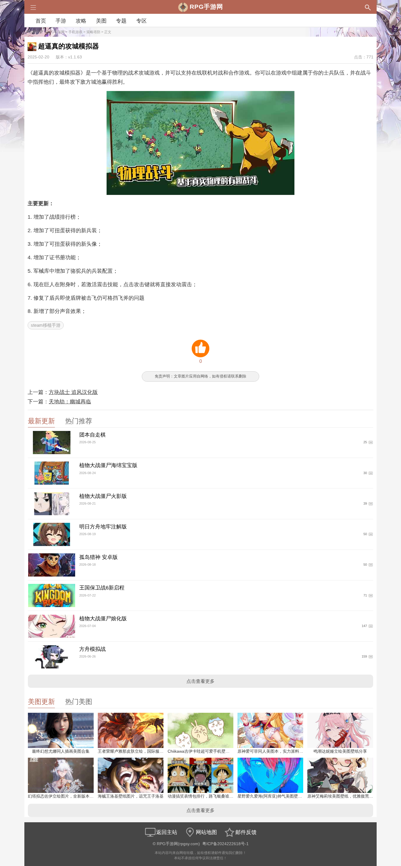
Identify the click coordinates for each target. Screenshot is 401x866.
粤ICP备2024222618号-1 (225, 844)
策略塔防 (93, 32)
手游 (60, 21)
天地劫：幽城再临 (70, 402)
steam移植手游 (45, 325)
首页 (41, 21)
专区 (141, 21)
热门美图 (78, 701)
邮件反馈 (246, 832)
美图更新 (41, 701)
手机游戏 (75, 32)
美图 (101, 21)
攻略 (81, 21)
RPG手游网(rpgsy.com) (178, 844)
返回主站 (166, 832)
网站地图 (206, 832)
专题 (121, 21)
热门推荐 (78, 421)
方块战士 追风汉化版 (73, 392)
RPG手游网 (55, 32)
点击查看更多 (200, 681)
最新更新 (41, 421)
